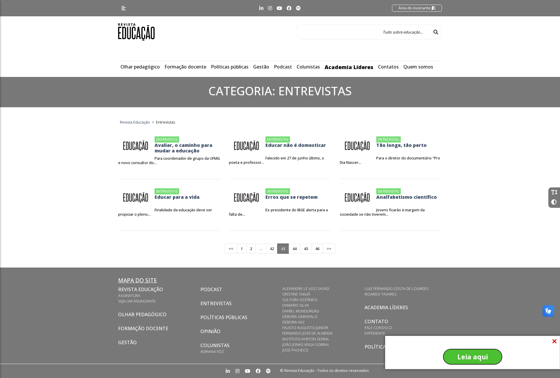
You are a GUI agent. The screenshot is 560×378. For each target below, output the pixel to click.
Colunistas (308, 67)
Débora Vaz (293, 322)
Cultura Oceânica (299, 299)
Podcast (283, 67)
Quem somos (418, 67)
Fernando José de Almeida (307, 333)
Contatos (388, 67)
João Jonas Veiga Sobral (306, 344)
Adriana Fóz (212, 351)
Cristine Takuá (296, 294)
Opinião (210, 331)
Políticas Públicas (223, 317)
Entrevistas (216, 303)
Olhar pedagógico (140, 67)
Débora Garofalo (299, 316)
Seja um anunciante (137, 301)
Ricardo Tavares (381, 294)
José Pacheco (295, 350)
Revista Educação (140, 289)
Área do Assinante (414, 7)
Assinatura (129, 295)
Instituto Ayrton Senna (305, 339)
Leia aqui (472, 356)
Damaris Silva (295, 305)
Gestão (261, 67)
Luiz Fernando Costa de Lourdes (397, 288)
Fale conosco (378, 327)
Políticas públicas (230, 67)
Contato (376, 321)
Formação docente (185, 67)
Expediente (375, 333)
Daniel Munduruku (300, 311)
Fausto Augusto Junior (305, 327)
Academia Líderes (349, 67)
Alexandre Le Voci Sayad (305, 288)
